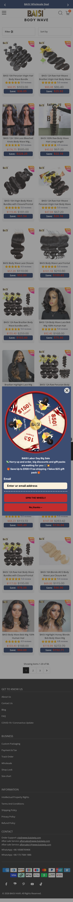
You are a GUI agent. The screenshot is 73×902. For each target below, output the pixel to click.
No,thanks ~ (35, 507)
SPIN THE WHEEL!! (36, 497)
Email (7, 478)
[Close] (67, 390)
